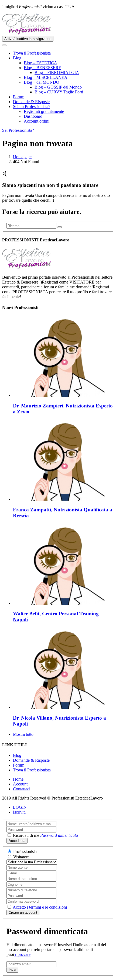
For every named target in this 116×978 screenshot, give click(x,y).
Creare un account (23, 912)
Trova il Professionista (32, 53)
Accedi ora (17, 841)
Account (20, 784)
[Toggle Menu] (4, 45)
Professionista (25, 851)
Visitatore (21, 857)
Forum (18, 97)
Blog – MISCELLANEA (45, 77)
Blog (17, 58)
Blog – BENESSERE (42, 67)
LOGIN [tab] (20, 807)
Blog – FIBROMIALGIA (57, 72)
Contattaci (21, 789)
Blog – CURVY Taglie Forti (59, 92)
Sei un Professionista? (31, 106)
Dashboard (33, 116)
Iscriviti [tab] (19, 812)
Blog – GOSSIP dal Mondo (58, 87)
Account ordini (36, 121)
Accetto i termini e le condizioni (40, 907)
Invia (12, 970)
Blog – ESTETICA (40, 62)
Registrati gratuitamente (44, 111)
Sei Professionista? (18, 130)
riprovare (22, 954)
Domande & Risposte (31, 101)
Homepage (22, 156)
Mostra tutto (23, 734)
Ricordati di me (26, 835)
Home (18, 779)
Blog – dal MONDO (41, 82)
